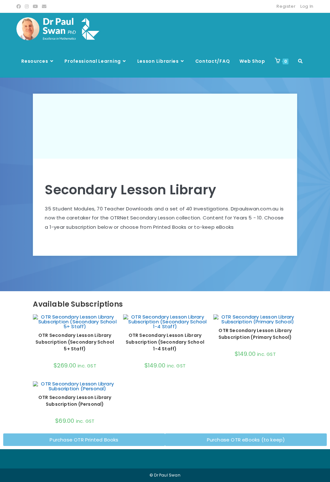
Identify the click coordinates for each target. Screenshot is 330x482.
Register (286, 6)
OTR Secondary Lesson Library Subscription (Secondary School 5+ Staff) (74, 342)
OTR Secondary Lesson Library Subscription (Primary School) (255, 333)
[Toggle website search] (300, 61)
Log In (307, 6)
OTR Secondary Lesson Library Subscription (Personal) (75, 400)
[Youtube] (35, 6)
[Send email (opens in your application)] (44, 6)
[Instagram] (27, 6)
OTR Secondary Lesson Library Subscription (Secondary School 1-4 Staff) (165, 342)
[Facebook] (19, 6)
